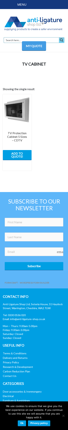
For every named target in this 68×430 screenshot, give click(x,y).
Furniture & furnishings (16, 400)
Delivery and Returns (15, 357)
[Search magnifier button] (61, 40)
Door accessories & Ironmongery (22, 391)
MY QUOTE (34, 46)
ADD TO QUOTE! (17, 155)
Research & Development (18, 366)
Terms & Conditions (14, 353)
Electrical (8, 396)
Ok (22, 423)
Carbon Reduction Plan (16, 371)
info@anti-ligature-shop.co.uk (27, 319)
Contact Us (9, 375)
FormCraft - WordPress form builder (27, 282)
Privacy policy (39, 423)
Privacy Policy (11, 362)
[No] (63, 416)
